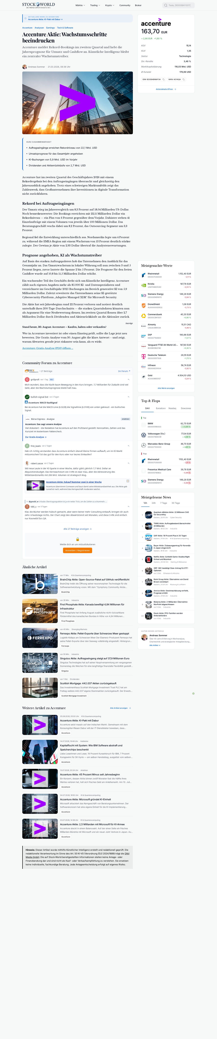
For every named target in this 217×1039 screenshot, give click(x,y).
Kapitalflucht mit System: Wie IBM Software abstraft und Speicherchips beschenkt (91, 747)
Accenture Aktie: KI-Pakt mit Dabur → (45, 19)
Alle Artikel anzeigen (119, 708)
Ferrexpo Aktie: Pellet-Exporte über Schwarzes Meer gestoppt (94, 633)
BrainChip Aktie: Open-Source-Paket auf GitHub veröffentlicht (94, 579)
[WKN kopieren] (183, 79)
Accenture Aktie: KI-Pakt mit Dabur (79, 720)
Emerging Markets (79, 629)
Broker (138, 5)
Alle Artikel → (155, 645)
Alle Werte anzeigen (166, 388)
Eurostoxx (161, 408)
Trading (94, 5)
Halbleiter (84, 741)
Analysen (39, 27)
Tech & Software (65, 27)
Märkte (79, 5)
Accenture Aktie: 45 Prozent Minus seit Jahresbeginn (90, 774)
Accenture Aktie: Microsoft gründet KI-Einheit (85, 799)
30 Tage (176, 503)
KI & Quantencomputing (81, 575)
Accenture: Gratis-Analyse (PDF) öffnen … (47, 348)
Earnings (50, 27)
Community (124, 5)
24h (154, 503)
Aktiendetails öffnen (164, 89)
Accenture (27, 27)
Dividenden (74, 679)
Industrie (75, 600)
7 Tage (163, 503)
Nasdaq (172, 408)
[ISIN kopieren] (163, 79)
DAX (147, 408)
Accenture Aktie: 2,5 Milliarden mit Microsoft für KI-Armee (92, 824)
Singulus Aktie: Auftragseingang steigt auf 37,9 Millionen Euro (94, 658)
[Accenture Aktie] (166, 22)
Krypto (108, 5)
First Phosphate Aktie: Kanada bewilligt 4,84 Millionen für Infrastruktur (92, 606)
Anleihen (84, 770)
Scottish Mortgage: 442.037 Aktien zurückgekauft (88, 683)
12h (145, 503)
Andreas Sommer (36, 66)
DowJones (186, 408)
